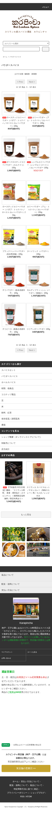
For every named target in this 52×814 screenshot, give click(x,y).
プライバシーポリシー (17, 793)
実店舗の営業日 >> (26, 768)
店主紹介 (5, 449)
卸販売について (8, 443)
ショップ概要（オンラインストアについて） (21, 437)
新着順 (34, 74)
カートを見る (32, 652)
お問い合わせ (6, 658)
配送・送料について (19, 785)
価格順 (27, 74)
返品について (36, 785)
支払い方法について (30, 781)
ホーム (5, 57)
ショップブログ (37, 793)
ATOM (29, 796)
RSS (22, 796)
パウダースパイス (15, 57)
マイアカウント (7, 652)
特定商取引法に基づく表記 (26, 789)
